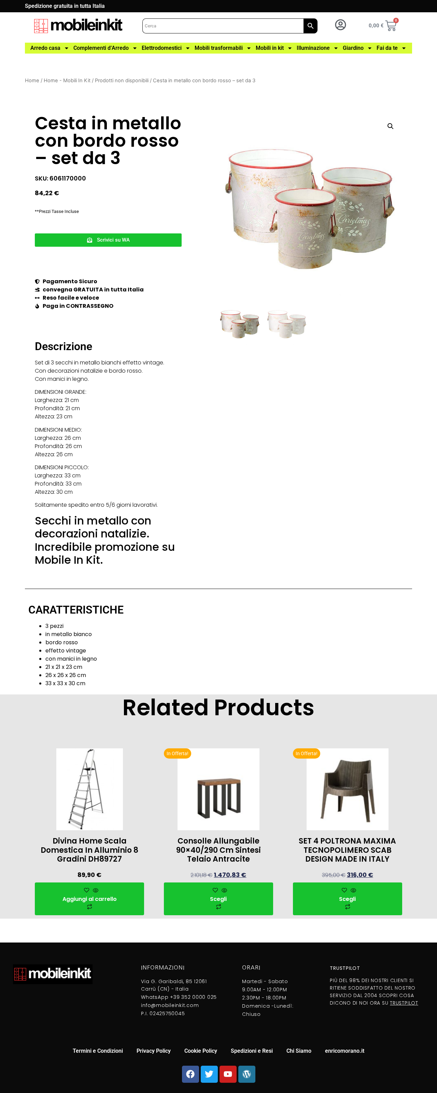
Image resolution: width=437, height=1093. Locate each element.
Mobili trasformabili (219, 48)
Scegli (218, 899)
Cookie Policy (200, 1051)
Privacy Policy (154, 1051)
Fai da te (387, 48)
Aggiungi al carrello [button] (89, 899)
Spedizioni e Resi (252, 1051)
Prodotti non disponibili (122, 80)
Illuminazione (313, 48)
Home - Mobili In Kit (67, 80)
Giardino (353, 48)
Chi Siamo (298, 1051)
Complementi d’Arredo (101, 48)
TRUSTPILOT (404, 1002)
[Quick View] (94, 890)
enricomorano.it (344, 1051)
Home (32, 80)
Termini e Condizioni (98, 1051)
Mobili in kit (270, 48)
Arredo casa (45, 48)
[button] (108, 240)
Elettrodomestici (162, 48)
